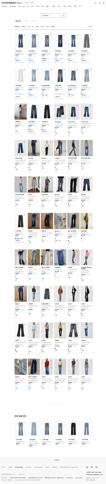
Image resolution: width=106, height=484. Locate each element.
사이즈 (42, 26)
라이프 (37, 6)
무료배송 (53, 26)
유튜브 (97, 467)
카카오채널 (92, 467)
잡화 (42, 6)
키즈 (28, 6)
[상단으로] (98, 480)
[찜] (24, 35)
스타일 (47, 26)
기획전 (64, 6)
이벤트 (75, 6)
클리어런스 (4, 6)
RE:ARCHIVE (12, 6)
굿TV (80, 6)
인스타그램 (87, 467)
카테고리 (24, 26)
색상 (29, 26)
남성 (23, 6)
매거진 (69, 6)
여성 (19, 6)
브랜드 (54, 6)
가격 (33, 26)
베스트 (59, 6)
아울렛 (47, 6)
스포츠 (32, 6)
